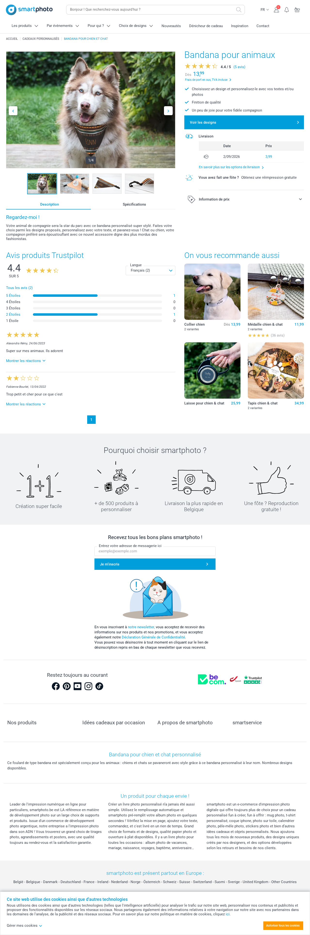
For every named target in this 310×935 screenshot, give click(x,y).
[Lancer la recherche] (238, 9)
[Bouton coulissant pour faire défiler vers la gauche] (13, 110)
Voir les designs (203, 122)
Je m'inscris (109, 564)
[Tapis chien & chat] (276, 370)
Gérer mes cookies (22, 925)
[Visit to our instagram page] (88, 686)
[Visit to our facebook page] (56, 686)
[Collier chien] (212, 292)
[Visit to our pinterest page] (67, 686)
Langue (136, 265)
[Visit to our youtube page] (77, 686)
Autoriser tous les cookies (283, 925)
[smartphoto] (29, 9)
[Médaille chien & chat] (276, 292)
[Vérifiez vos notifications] (287, 9)
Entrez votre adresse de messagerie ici (130, 546)
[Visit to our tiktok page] (99, 686)
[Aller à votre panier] (297, 9)
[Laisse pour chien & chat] (212, 370)
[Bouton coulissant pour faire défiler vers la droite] (168, 110)
